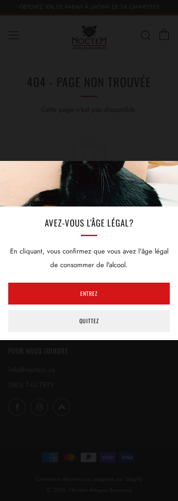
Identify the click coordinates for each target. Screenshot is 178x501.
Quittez (89, 321)
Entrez (89, 293)
